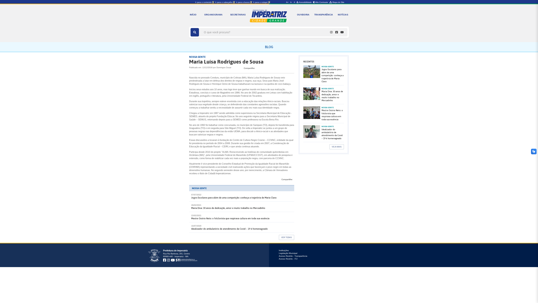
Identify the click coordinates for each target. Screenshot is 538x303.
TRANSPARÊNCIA (323, 14)
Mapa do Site (338, 2)
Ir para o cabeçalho (225, 2)
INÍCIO (193, 14)
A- (291, 2)
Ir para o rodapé (261, 2)
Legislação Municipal (288, 253)
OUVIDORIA (303, 14)
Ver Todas (286, 237)
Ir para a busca (244, 2)
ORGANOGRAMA (213, 14)
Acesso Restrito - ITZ (288, 259)
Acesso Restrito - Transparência (293, 256)
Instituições (284, 250)
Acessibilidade (305, 2)
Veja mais (337, 147)
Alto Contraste (321, 2)
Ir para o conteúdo (204, 2)
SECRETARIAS (238, 14)
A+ (287, 2)
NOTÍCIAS (343, 14)
